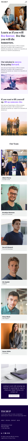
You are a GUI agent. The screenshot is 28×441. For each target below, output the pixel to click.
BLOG (18, 420)
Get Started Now (14, 395)
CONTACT (13, 420)
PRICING (8, 420)
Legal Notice (4, 438)
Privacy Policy (11, 438)
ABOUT (3, 420)
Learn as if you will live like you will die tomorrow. (13, 37)
